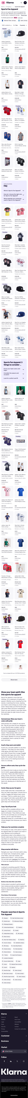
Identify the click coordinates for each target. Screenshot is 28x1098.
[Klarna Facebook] (4, 1061)
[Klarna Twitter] (17, 1061)
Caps (2, 811)
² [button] (20, 49)
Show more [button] (14, 679)
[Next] (24, 20)
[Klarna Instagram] (24, 1061)
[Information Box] (11, 25)
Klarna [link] (2, 6)
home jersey (12, 731)
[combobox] (23, 25)
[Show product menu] (25, 9)
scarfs (24, 753)
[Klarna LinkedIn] (11, 1061)
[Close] (26, 1084)
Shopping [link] (8, 6)
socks (9, 794)
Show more (24, 15)
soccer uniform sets (15, 772)
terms (9, 1003)
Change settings (14, 1095)
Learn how (20, 17)
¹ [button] (5, 49)
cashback (15, 859)
